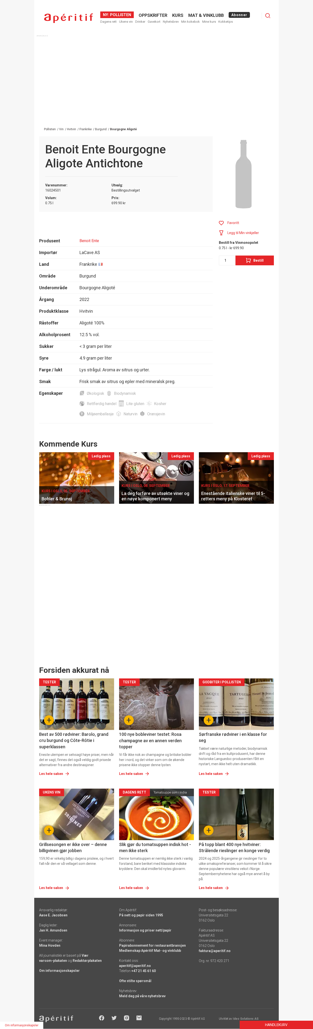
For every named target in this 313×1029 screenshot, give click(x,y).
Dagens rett (108, 21)
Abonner (239, 15)
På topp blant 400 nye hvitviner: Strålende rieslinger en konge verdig (234, 847)
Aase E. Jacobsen (53, 915)
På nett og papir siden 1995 (141, 915)
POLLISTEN (120, 14)
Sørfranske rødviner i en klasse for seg (233, 737)
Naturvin (130, 414)
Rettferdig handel (101, 403)
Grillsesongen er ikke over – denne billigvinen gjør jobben (73, 847)
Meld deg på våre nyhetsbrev (142, 996)
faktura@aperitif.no (215, 951)
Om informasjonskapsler (59, 971)
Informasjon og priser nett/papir (145, 930)
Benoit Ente (89, 240)
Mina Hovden (49, 945)
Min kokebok (190, 21)
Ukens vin (126, 21)
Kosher (160, 403)
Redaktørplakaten (87, 961)
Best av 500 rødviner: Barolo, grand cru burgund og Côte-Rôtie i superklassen (73, 740)
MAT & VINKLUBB (206, 15)
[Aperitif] (68, 18)
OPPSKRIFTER (153, 15)
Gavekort (154, 21)
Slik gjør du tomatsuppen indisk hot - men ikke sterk (155, 847)
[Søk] (268, 16)
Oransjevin (156, 414)
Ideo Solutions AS (245, 1018)
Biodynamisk (125, 393)
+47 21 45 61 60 (143, 971)
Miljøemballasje (100, 414)
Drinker (140, 21)
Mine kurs (209, 21)
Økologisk (95, 393)
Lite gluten (135, 403)
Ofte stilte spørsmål (135, 981)
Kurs (177, 15)
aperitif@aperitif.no (135, 966)
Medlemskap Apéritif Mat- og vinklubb (150, 951)
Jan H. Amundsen (53, 930)
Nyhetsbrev (171, 21)
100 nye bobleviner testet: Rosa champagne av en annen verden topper (150, 740)
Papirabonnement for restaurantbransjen (152, 945)
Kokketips (225, 21)
